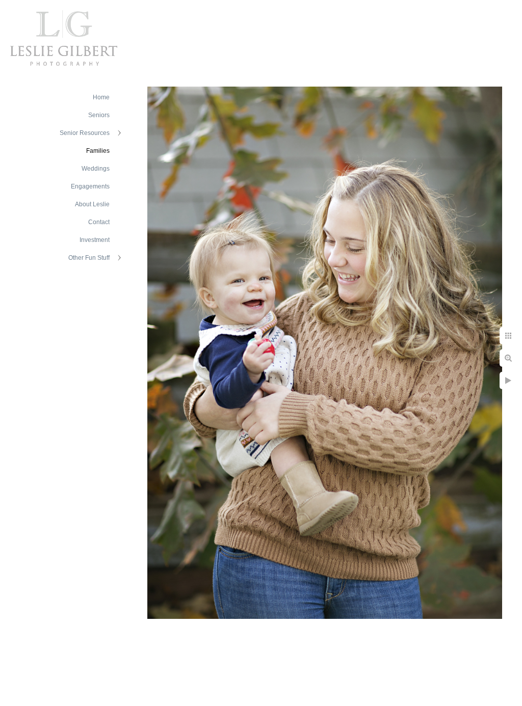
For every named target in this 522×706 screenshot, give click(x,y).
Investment (95, 239)
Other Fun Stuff (89, 257)
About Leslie (92, 204)
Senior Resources (85, 133)
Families (98, 150)
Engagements (90, 186)
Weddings (96, 168)
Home (101, 97)
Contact (99, 222)
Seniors (99, 115)
